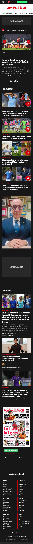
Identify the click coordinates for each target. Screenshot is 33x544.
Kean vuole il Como (22, 399)
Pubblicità (21, 505)
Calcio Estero (6, 493)
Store (20, 504)
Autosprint (6, 502)
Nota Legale (6, 519)
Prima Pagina (22, 502)
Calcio (14, 30)
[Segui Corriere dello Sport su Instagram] (20, 532)
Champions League (8, 488)
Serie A (5, 484)
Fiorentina (5, 387)
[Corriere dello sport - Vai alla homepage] (16, 8)
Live (9, 2)
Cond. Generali (7, 526)
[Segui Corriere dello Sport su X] (16, 532)
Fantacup (5, 510)
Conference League (8, 491)
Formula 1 (21, 483)
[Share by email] (14, 81)
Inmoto (5, 504)
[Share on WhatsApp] (11, 81)
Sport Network (6, 509)
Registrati (21, 510)
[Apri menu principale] (3, 2)
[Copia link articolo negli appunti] (18, 81)
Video (20, 516)
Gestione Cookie (7, 521)
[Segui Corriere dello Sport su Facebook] (13, 532)
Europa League (7, 489)
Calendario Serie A (23, 519)
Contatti (5, 516)
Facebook (9, 536)
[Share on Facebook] (4, 81)
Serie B (5, 486)
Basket (20, 486)
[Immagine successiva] (28, 42)
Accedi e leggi (16, 457)
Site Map (21, 509)
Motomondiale (22, 484)
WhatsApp (23, 536)
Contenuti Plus (7, 13)
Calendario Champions (24, 521)
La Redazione (6, 518)
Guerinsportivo (7, 507)
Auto (4, 500)
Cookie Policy (6, 523)
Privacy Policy (6, 525)
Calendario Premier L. (24, 525)
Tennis (20, 488)
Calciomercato (7, 310)
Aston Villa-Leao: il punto (9, 333)
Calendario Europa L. (24, 523)
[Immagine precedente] (4, 42)
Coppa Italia (22, 30)
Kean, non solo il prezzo (9, 399)
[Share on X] (7, 81)
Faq (4, 528)
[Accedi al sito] (30, 2)
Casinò (20, 526)
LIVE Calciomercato (21, 13)
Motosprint (6, 505)
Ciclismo (21, 494)
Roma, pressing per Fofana (9, 335)
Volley (20, 491)
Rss (20, 507)
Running (21, 489)
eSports (21, 493)
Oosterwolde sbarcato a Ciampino (12, 367)
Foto (7, 30)
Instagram (15, 536)
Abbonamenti (22, 500)
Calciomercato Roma (9, 354)
